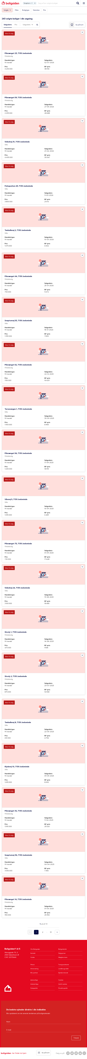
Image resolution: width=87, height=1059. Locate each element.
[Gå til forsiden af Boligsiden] (10, 3)
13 (51, 932)
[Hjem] (8, 988)
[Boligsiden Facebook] (68, 1053)
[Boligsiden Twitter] (72, 1053)
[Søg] (78, 3)
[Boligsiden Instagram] (76, 1053)
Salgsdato (8, 25)
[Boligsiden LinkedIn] (80, 1053)
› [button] (57, 932)
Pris (15, 25)
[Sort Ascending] (37, 24)
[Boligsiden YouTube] (84, 1053)
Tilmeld (76, 1038)
